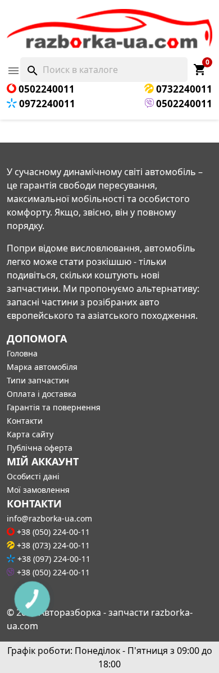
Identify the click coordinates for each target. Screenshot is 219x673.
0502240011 (45, 89)
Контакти (25, 420)
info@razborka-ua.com (49, 518)
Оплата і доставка (41, 393)
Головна (22, 353)
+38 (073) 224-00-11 (52, 545)
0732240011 (183, 89)
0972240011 (46, 103)
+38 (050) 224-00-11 (52, 532)
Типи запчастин (38, 380)
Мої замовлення (38, 489)
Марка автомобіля (42, 366)
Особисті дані (33, 476)
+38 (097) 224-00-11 (52, 558)
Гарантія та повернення (54, 407)
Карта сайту (30, 434)
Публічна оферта (39, 447)
